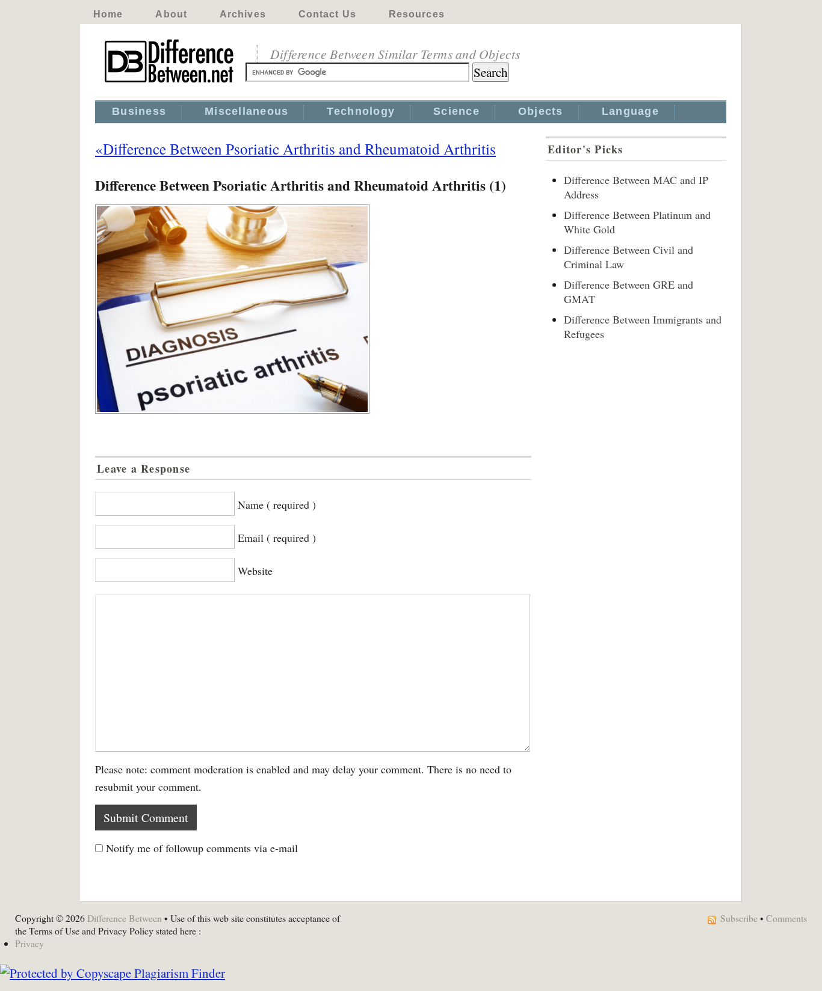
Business (139, 111)
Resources (417, 14)
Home (108, 14)
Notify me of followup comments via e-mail (202, 848)
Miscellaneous (246, 111)
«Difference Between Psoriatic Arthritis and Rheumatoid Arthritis (295, 148)
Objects (540, 111)
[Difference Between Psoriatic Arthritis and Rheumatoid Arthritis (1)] (313, 309)
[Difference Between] (170, 83)
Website (255, 570)
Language (630, 111)
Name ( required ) (277, 504)
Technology (361, 111)
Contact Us (327, 14)
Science (456, 111)
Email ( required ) (277, 537)
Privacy (29, 943)
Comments (786, 918)
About (171, 14)
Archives (243, 14)
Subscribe (739, 918)
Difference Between (124, 918)
